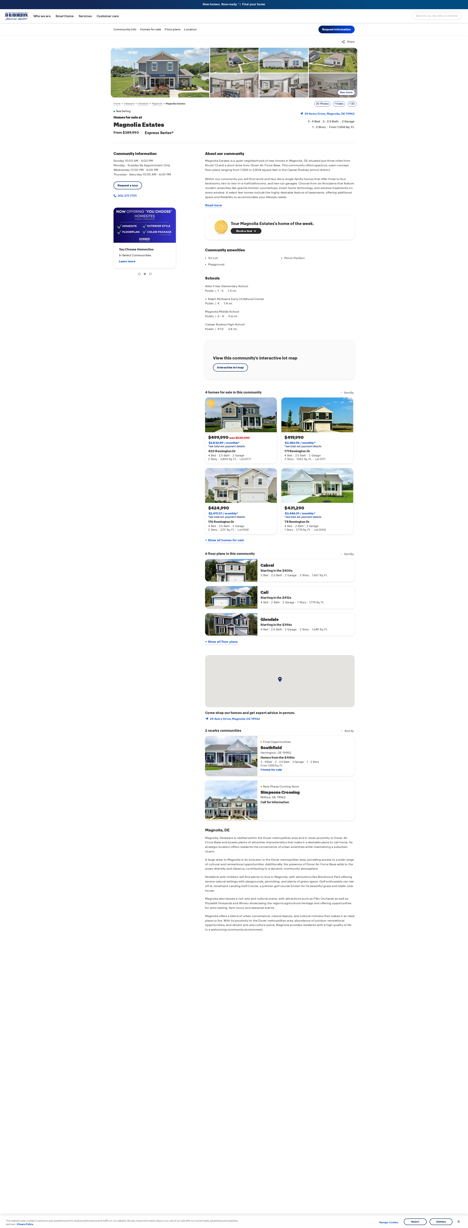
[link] (160, 73)
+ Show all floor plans (221, 642)
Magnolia (157, 103)
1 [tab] (140, 274)
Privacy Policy (25, 1224)
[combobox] (436, 16)
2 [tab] (145, 274)
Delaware (129, 103)
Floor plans (172, 29)
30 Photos (322, 103)
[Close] (459, 1221)
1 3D (352, 103)
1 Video (339, 103)
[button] (336, 29)
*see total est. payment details (226, 444)
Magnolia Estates (175, 103)
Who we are (42, 16)
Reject (415, 1221)
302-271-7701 (127, 196)
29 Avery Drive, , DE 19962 (330, 114)
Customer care (108, 16)
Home (117, 103)
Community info (125, 29)
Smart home (65, 16)
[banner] (234, 4)
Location (190, 29)
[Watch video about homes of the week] (219, 226)
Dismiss (441, 1221)
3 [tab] (151, 274)
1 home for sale (271, 770)
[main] (234, 632)
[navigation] (150, 103)
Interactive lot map (230, 367)
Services (85, 16)
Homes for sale (150, 29)
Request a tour (128, 185)
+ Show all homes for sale (224, 540)
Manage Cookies (388, 1222)
